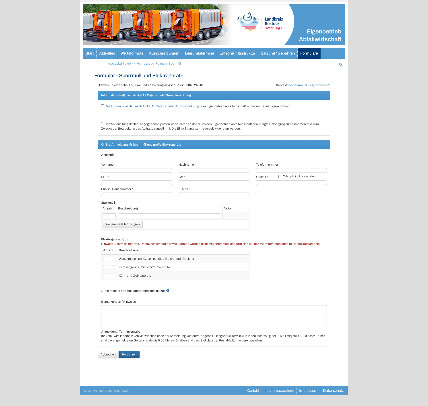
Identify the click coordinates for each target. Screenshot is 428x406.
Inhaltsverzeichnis (279, 390)
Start (90, 53)
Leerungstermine (199, 53)
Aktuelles (107, 53)
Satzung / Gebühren (278, 53)
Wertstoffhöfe (131, 53)
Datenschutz (333, 390)
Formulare (309, 53)
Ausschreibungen (164, 53)
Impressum (308, 390)
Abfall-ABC (95, 64)
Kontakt (253, 390)
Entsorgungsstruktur (237, 53)
